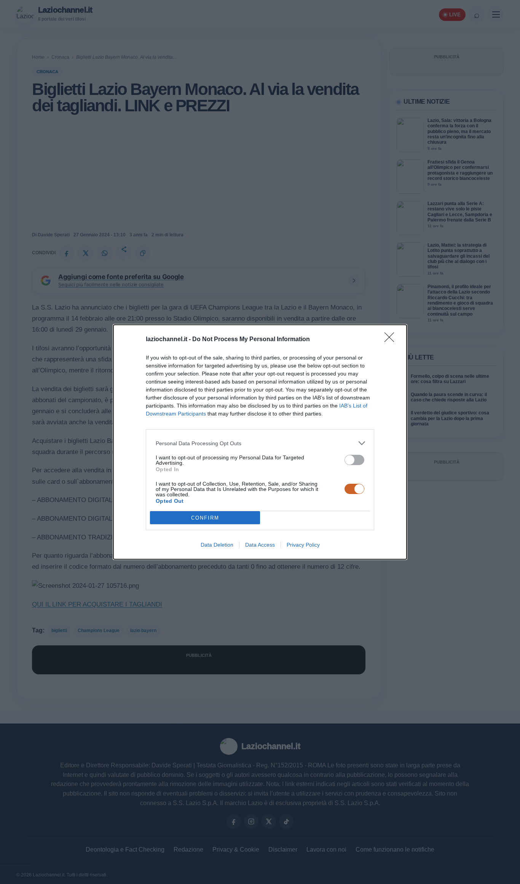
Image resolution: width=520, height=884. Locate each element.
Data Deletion (217, 545)
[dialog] (260, 442)
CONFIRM (205, 518)
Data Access (260, 545)
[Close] (391, 339)
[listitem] (260, 443)
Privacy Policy (303, 545)
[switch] (354, 460)
